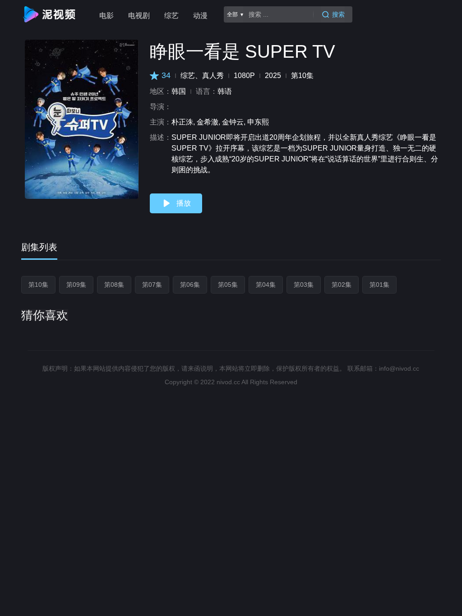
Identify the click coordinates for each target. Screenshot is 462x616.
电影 (106, 15)
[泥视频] (51, 14)
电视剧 (139, 15)
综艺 (171, 15)
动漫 (200, 15)
